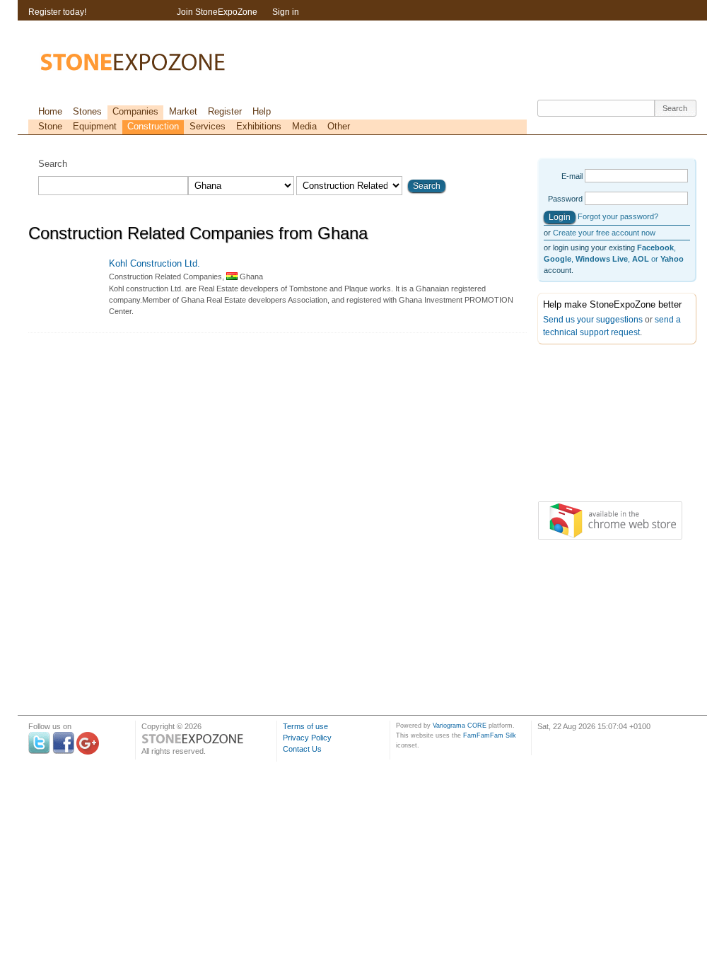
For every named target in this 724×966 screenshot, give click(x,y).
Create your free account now (604, 232)
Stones (87, 111)
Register (225, 111)
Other (338, 126)
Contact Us (302, 749)
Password (565, 198)
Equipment (95, 126)
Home (50, 111)
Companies (135, 111)
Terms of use (305, 726)
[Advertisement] (608, 425)
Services (207, 126)
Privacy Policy (307, 737)
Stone (50, 126)
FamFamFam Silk (489, 735)
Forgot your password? (618, 216)
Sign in (285, 12)
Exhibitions (258, 126)
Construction (153, 126)
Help (261, 111)
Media (304, 126)
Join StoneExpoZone (217, 12)
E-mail (572, 176)
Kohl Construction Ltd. (154, 263)
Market (183, 111)
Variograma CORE (459, 725)
